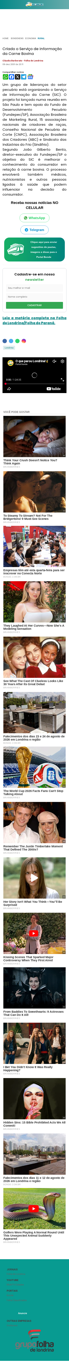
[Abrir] (2, 5)
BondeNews (17, 38)
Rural (41, 38)
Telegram (36, 230)
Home (6, 38)
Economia (30, 38)
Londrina (9, 347)
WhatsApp (37, 218)
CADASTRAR (34, 305)
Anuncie (22, 1313)
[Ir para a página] (34, 4)
